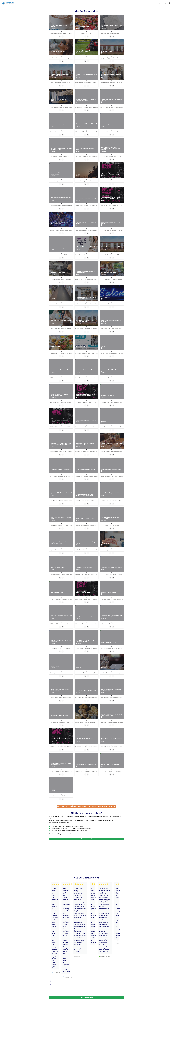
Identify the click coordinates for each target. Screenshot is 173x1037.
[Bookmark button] (62, 36)
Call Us (154, 3)
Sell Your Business (110, 3)
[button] (84, 981)
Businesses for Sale (120, 3)
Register (166, 3)
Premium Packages (139, 3)
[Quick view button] (60, 36)
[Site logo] (8, 3)
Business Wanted (129, 3)
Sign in (161, 3)
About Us (148, 3)
